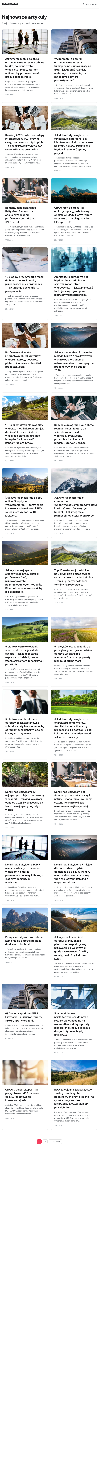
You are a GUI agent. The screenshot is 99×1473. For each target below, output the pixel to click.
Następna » (55, 1142)
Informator (10, 4)
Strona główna (90, 4)
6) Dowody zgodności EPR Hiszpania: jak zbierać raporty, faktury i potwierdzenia (24, 1017)
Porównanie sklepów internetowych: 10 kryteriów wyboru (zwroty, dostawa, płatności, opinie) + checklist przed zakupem (23, 359)
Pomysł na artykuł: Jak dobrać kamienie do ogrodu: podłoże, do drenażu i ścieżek (24, 941)
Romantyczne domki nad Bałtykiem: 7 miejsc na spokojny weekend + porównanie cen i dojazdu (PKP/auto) (21, 215)
